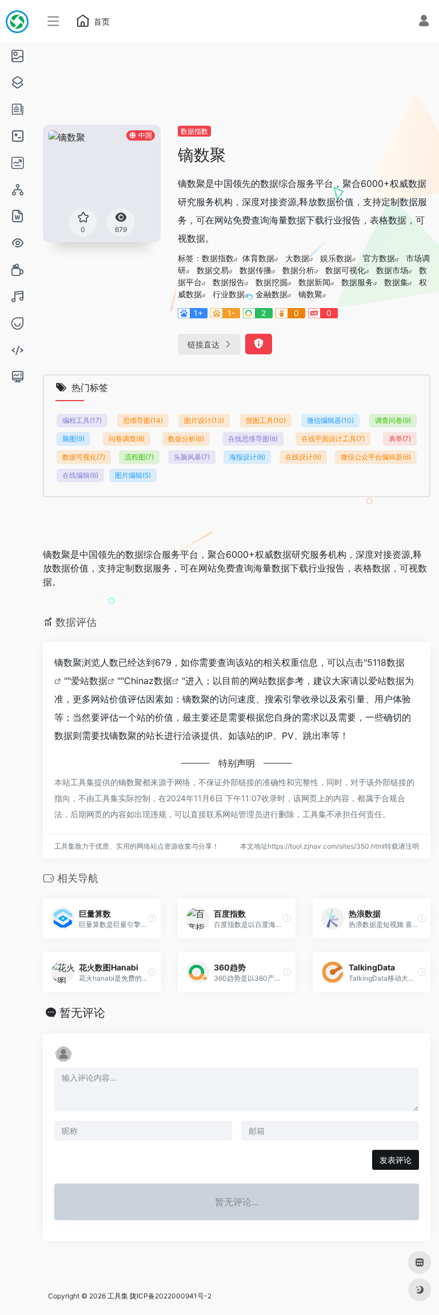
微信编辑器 (330, 420)
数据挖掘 (272, 282)
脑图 (73, 438)
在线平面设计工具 (333, 438)
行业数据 (229, 294)
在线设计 (303, 457)
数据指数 (194, 131)
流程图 (139, 457)
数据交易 (213, 270)
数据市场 (392, 270)
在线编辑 (80, 475)
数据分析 (298, 270)
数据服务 (357, 282)
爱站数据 (89, 680)
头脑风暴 (192, 457)
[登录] (424, 22)
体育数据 (258, 258)
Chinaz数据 (148, 680)
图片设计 (204, 420)
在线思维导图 (253, 438)
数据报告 (229, 282)
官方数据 (379, 258)
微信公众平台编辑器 (376, 457)
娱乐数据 (336, 258)
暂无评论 (82, 1013)
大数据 (297, 258)
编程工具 (82, 420)
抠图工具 (266, 420)
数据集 (396, 282)
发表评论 (396, 1160)
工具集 (117, 1296)
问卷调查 (127, 438)
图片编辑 (133, 475)
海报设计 (247, 457)
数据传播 (256, 270)
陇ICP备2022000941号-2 (170, 1296)
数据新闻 (314, 282)
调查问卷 (393, 420)
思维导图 (143, 420)
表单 (400, 438)
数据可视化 (345, 270)
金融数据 (272, 294)
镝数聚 (310, 294)
